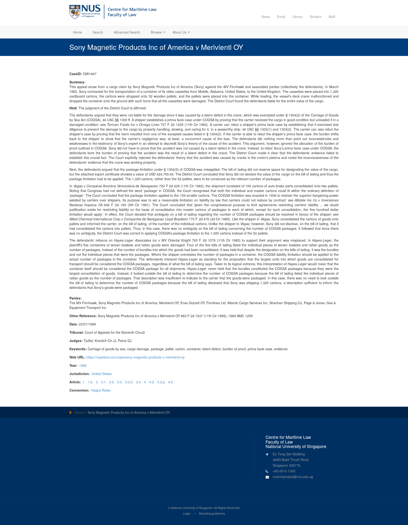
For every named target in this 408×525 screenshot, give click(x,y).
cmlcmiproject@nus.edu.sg (293, 476)
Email (281, 16)
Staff (331, 16)
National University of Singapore (191, 508)
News (266, 16)
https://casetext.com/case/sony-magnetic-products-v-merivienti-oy (135, 357)
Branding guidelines (212, 513)
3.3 (119, 382)
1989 (83, 365)
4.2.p (161, 382)
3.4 (138, 382)
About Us (177, 33)
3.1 (103, 382)
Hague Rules (100, 390)
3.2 (111, 382)
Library (297, 16)
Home (77, 32)
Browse (154, 33)
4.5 (170, 382)
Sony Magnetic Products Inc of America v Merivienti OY (129, 412)
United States (102, 373)
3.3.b (129, 382)
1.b (90, 382)
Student (315, 16)
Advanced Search (127, 32)
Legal (186, 513)
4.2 (151, 382)
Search (98, 32)
